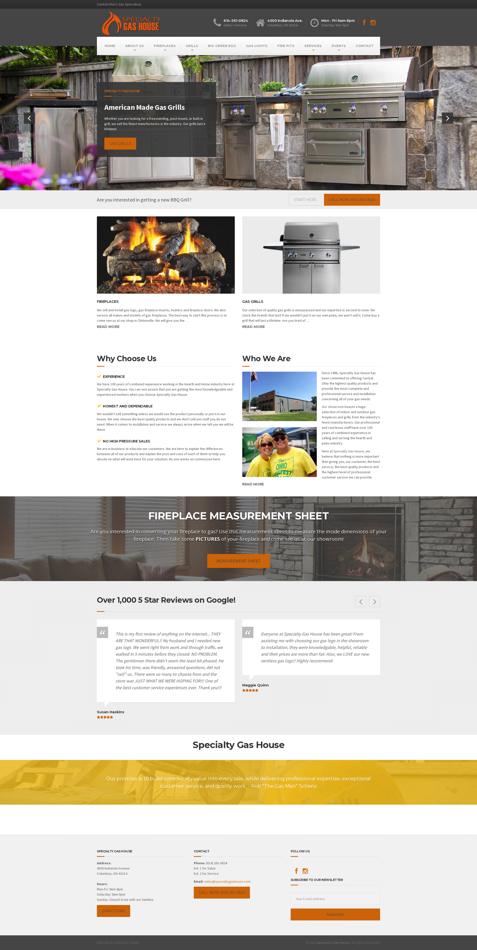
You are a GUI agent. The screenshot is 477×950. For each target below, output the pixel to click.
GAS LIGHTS (256, 46)
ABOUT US (134, 46)
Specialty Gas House (348, 784)
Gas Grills (252, 634)
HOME (110, 46)
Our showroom (333, 739)
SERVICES (313, 46)
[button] (29, 284)
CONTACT (365, 46)
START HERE (305, 532)
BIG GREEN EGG (222, 46)
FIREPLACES (165, 46)
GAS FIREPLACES (125, 227)
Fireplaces (108, 634)
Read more (108, 659)
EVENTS (339, 46)
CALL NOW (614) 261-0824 (352, 532)
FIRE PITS (285, 46)
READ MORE (253, 817)
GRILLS (192, 46)
